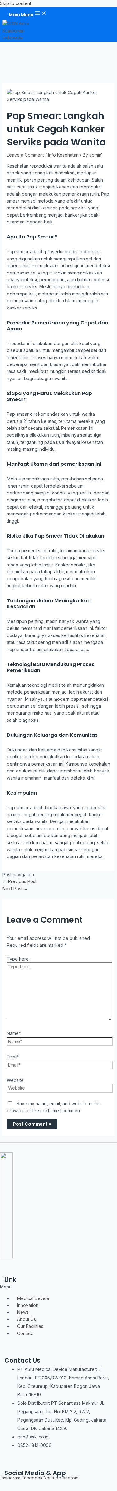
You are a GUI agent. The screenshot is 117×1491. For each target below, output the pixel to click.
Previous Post (19, 881)
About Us (26, 1319)
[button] (58, 1286)
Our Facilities (30, 1326)
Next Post (15, 888)
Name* (14, 1033)
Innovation (27, 1305)
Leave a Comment (25, 155)
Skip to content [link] (15, 3)
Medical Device (33, 1298)
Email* (13, 1056)
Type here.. (19, 958)
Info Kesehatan (63, 155)
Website (15, 1080)
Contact (25, 1333)
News (23, 1312)
